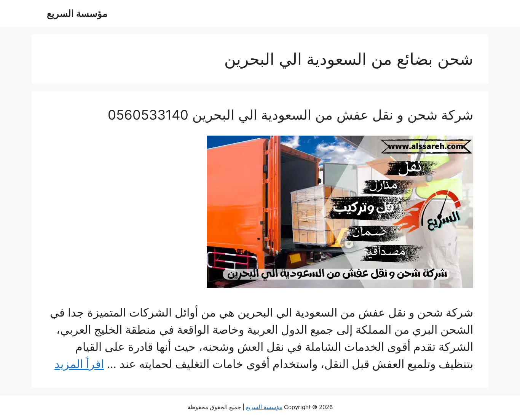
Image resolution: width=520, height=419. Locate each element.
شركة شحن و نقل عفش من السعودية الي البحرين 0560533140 (290, 115)
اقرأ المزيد (79, 364)
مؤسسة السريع (77, 13)
